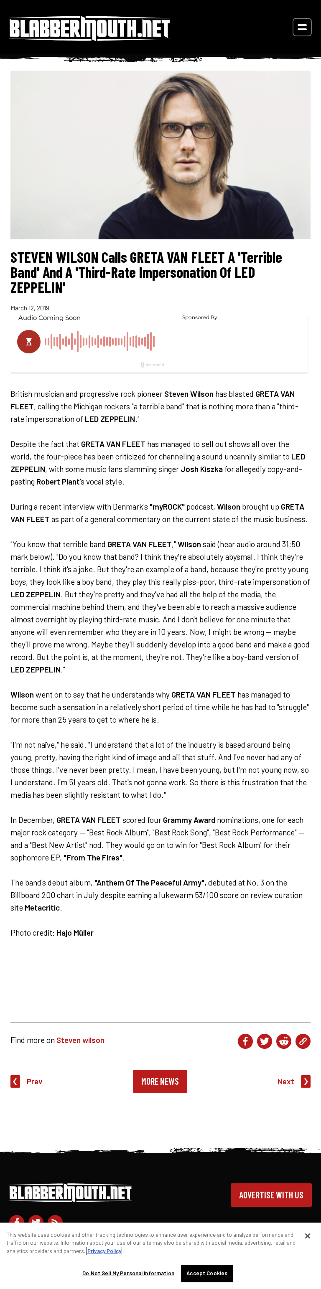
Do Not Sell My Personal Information (128, 1273)
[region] (160, 1256)
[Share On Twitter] (264, 1041)
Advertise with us (271, 1194)
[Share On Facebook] (245, 1041)
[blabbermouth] (90, 38)
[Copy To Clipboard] (303, 1041)
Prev (35, 1081)
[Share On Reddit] (283, 1041)
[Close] (307, 1236)
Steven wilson (80, 1040)
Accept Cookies (206, 1273)
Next (286, 1081)
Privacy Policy (104, 1251)
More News (160, 1081)
